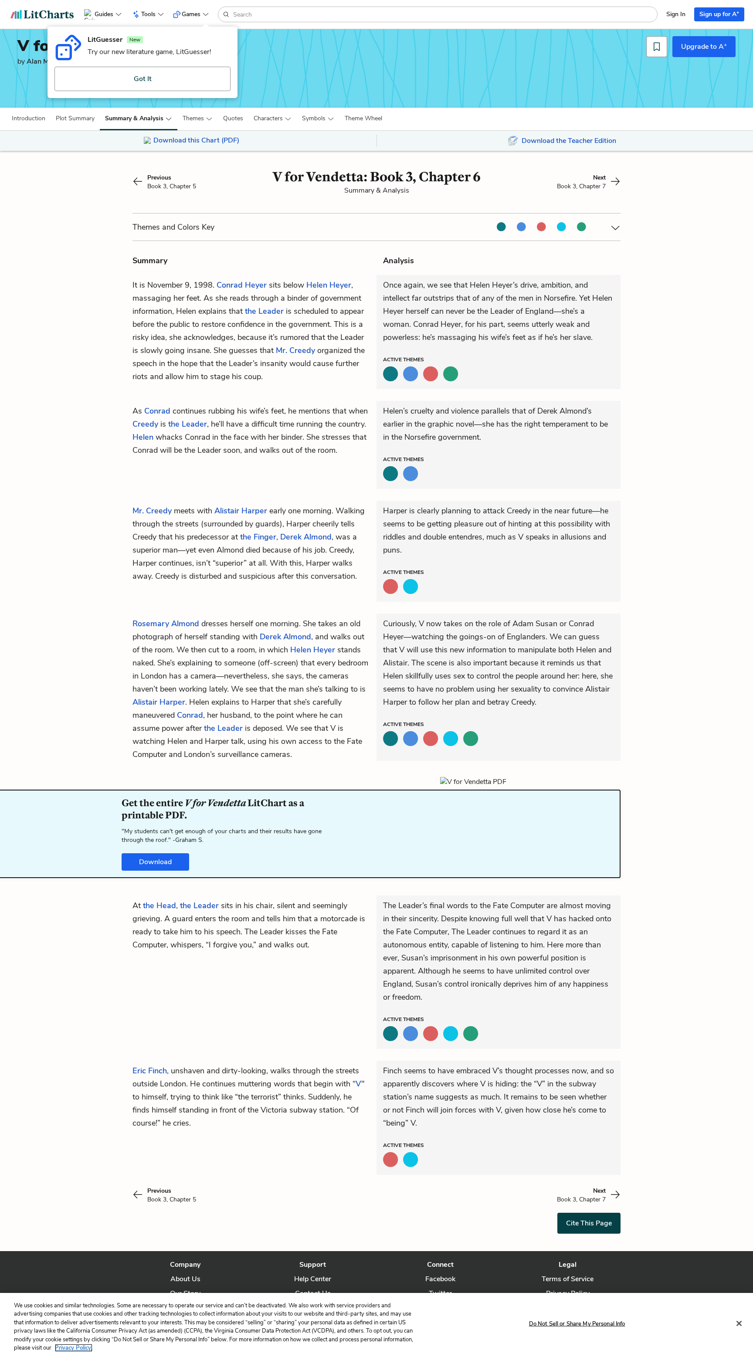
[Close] (739, 1323)
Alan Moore (45, 61)
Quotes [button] (233, 118)
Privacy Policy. (73, 1348)
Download (155, 862)
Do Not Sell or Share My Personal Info (577, 1324)
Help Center (312, 1279)
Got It (143, 79)
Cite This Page (589, 1223)
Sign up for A (719, 13)
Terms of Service (568, 1279)
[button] (28, 118)
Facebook (440, 1279)
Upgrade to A (704, 46)
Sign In (675, 14)
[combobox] (444, 14)
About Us (185, 1279)
